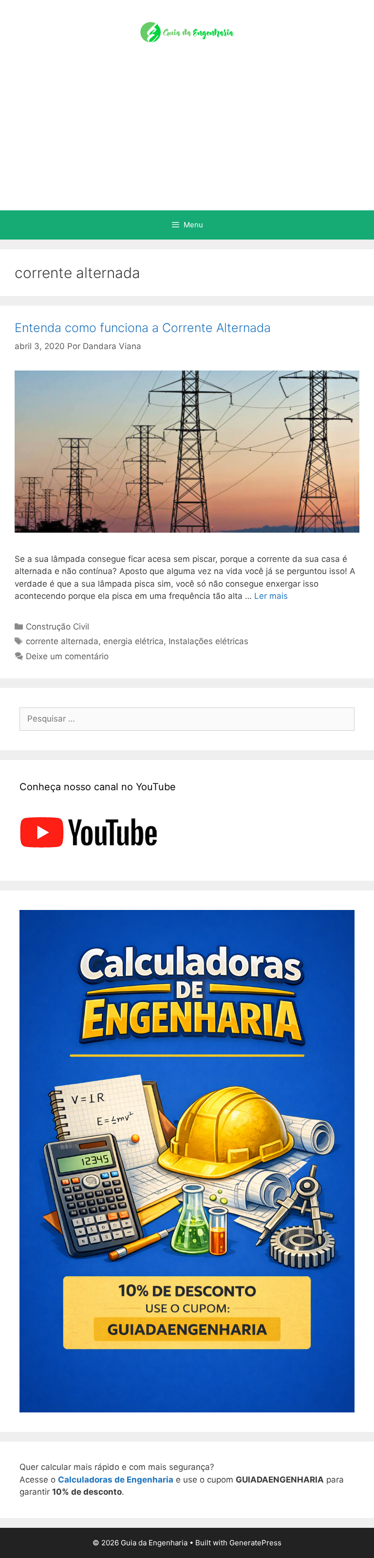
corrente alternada (62, 641)
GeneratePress (255, 1542)
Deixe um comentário (67, 656)
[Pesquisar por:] (187, 718)
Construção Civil (57, 626)
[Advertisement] (187, 137)
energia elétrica (133, 641)
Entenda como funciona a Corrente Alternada (143, 327)
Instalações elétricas (208, 641)
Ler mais (271, 596)
